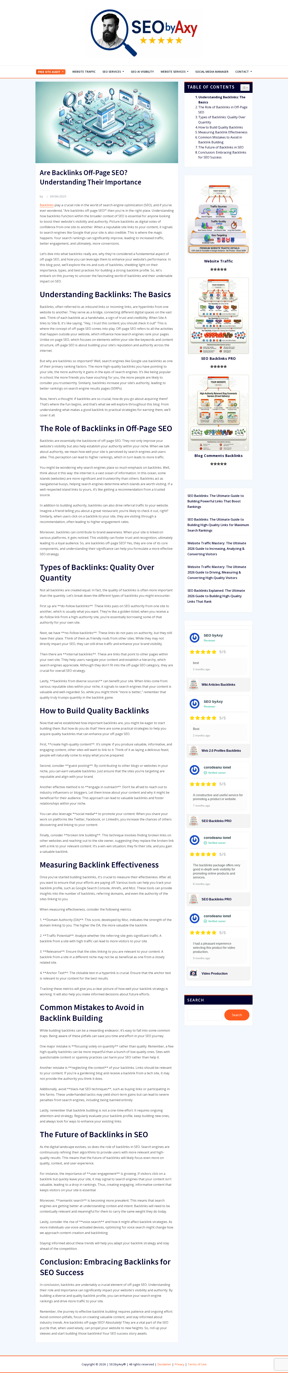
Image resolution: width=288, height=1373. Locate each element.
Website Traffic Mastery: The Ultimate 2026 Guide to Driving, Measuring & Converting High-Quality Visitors (216, 572)
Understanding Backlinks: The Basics (221, 99)
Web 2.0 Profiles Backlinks (221, 750)
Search (195, 1000)
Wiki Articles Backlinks (218, 684)
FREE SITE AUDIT (49, 72)
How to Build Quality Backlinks (220, 127)
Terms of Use (197, 1364)
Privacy (179, 1364)
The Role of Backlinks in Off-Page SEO (222, 109)
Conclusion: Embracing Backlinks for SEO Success (222, 155)
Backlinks (47, 205)
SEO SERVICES (112, 71)
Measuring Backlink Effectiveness (222, 132)
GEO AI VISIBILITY (142, 71)
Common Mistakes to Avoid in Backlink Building (220, 140)
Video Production (215, 973)
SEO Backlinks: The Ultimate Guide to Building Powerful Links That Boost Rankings (215, 501)
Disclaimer (164, 1364)
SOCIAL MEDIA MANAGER (211, 71)
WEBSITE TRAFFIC (84, 71)
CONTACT (242, 71)
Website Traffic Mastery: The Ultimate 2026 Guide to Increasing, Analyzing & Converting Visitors (216, 548)
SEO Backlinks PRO (216, 821)
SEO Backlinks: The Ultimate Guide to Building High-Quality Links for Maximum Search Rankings (218, 525)
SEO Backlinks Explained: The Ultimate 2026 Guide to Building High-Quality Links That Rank (216, 596)
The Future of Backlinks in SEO (221, 147)
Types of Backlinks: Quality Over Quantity (221, 119)
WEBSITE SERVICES (173, 71)
